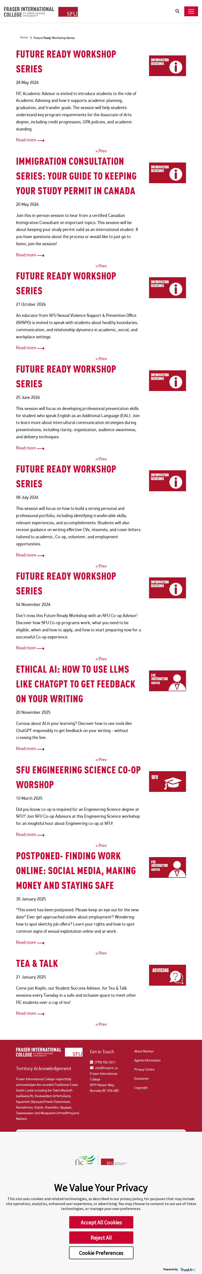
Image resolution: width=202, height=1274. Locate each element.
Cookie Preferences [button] (101, 1252)
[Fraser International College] (41, 12)
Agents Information (147, 1060)
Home (24, 37)
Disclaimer (141, 1078)
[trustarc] (187, 1269)
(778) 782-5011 (105, 1062)
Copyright (141, 1088)
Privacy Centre (144, 1069)
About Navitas (143, 1051)
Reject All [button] (101, 1237)
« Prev (101, 150)
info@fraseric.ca (106, 1068)
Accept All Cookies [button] (101, 1222)
